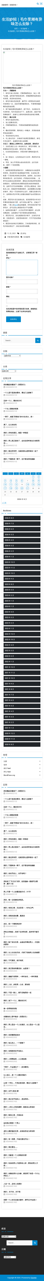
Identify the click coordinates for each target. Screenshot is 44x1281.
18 (11, 488)
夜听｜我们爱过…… (10, 1147)
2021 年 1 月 (9, 728)
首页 (16, 29)
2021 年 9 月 (9, 684)
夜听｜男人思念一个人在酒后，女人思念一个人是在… (22, 1026)
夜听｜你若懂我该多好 (12, 1035)
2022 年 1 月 (9, 662)
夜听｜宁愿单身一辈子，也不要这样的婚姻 (19, 459)
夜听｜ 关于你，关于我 (12, 1192)
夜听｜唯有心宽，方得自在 (13, 1115)
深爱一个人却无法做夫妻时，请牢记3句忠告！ (20, 1200)
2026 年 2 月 (9, 551)
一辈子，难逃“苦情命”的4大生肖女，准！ (19, 417)
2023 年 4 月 (9, 612)
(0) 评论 (23, 233)
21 (28, 488)
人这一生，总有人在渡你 (13, 1184)
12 (16, 484)
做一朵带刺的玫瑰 (10, 1008)
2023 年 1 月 (9, 628)
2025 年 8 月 (9, 584)
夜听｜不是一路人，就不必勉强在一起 (17, 993)
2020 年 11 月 (10, 739)
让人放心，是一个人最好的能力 (15, 1075)
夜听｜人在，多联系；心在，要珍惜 (17, 984)
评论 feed (7, 772)
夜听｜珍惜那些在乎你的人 (13, 1051)
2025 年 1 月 (9, 601)
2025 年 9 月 (9, 579)
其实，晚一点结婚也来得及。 (14, 900)
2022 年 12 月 (10, 634)
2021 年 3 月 (9, 717)
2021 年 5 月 (9, 706)
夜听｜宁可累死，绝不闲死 (13, 960)
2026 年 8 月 (9, 518)
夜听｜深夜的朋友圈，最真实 (14, 916)
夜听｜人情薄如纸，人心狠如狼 (15, 1059)
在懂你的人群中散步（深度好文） (16, 1017)
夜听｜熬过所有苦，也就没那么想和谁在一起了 (21, 451)
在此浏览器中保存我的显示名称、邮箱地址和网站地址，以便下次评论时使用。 (21, 310)
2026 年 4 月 (9, 540)
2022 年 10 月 (10, 639)
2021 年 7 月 (9, 695)
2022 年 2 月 (9, 656)
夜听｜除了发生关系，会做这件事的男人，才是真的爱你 (22, 943)
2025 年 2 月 (9, 595)
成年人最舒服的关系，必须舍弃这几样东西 (19, 1131)
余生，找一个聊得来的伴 (13, 924)
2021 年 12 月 (10, 667)
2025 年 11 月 (10, 568)
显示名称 (10, 277)
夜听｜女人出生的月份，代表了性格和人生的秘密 (22, 952)
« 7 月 (4, 503)
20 (22, 488)
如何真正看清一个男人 (12, 1123)
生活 (16, 205)
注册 (5, 761)
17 (5, 488)
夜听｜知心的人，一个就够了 (14, 1043)
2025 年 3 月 (9, 590)
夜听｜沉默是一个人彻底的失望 (15, 1155)
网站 (7, 296)
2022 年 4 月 (9, 645)
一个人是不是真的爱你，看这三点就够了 (18, 393)
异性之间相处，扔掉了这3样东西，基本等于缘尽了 (21, 933)
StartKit (34, 1278)
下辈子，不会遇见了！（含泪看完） (17, 1067)
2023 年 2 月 (9, 623)
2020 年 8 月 (9, 744)
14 (28, 484)
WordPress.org (9, 775)
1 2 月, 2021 (11, 233)
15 (33, 484)
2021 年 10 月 (10, 678)
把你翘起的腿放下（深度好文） (15, 385)
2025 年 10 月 (10, 573)
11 (11, 484)
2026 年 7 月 (9, 524)
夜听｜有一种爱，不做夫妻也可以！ (17, 1139)
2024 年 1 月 (9, 606)
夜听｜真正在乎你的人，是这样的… (16, 1099)
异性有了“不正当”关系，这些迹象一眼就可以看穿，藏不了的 (21, 882)
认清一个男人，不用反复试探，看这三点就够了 (21, 1083)
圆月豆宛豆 (15, 237)
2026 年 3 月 (9, 546)
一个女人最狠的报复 (11, 409)
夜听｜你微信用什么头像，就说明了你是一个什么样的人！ (22, 1174)
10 (5, 484)
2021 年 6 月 (9, 700)
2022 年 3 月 (9, 651)
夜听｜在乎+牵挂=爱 (11, 1091)
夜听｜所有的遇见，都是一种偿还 (16, 433)
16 (39, 484)
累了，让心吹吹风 (10, 425)
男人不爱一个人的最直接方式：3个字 (17, 892)
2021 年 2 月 (9, 722)
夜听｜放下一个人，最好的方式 (15, 1001)
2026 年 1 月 (9, 557)
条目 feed (7, 768)
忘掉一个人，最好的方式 (13, 401)
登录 (5, 765)
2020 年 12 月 (10, 733)
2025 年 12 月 (10, 562)
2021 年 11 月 (10, 673)
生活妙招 (24, 29)
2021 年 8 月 (9, 689)
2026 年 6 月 (9, 529)
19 (16, 488)
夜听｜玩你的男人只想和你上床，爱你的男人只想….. (21, 1164)
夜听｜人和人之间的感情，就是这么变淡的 (19, 1107)
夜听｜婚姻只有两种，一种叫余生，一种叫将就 (21, 976)
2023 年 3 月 (9, 617)
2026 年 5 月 (9, 535)
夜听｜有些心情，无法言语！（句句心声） (19, 908)
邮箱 (8, 287)
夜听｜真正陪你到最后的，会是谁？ (17, 968)
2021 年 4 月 (9, 711)
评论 (8, 258)
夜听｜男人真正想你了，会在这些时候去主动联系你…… (22, 442)
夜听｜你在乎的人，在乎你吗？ (15, 873)
